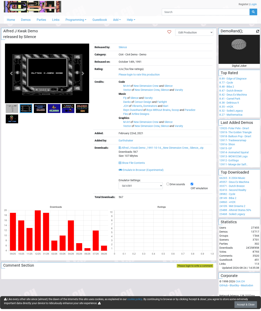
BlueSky (234, 285)
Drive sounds (177, 184)
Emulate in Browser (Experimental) (143, 169)
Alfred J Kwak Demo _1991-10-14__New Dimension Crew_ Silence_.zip (162, 147)
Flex (125, 113)
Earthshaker (126, 140)
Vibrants (137, 105)
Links (55, 20)
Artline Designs (140, 113)
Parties (41, 20)
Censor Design (143, 101)
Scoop (175, 109)
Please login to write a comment (195, 265)
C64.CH (240, 281)
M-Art (126, 85)
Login (253, 4)
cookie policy (134, 299)
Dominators (150, 105)
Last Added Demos (237, 122)
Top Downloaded (235, 172)
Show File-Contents (133, 162)
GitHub (223, 285)
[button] (11, 73)
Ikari (165, 105)
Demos (26, 20)
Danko (127, 101)
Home (11, 20)
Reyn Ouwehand (133, 109)
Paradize (190, 109)
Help (130, 20)
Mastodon (247, 285)
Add (115, 20)
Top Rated (229, 73)
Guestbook (99, 20)
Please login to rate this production (139, 74)
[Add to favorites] (169, 32)
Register (243, 4)
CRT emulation (199, 188)
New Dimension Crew (146, 85)
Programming (75, 20)
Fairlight (162, 101)
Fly (125, 97)
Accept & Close (246, 304)
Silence (30, 36)
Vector (127, 89)
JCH (125, 105)
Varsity (179, 89)
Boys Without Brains (158, 109)
